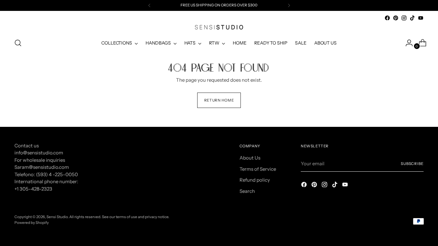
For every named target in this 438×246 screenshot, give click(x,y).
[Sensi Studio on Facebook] (387, 18)
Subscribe (412, 163)
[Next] (289, 5)
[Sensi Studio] (219, 27)
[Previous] (149, 5)
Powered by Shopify (31, 222)
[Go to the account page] (406, 43)
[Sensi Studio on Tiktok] (412, 18)
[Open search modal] (18, 43)
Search (247, 191)
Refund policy (255, 180)
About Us (250, 158)
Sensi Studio (57, 217)
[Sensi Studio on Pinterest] (396, 18)
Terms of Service (258, 169)
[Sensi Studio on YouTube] (421, 18)
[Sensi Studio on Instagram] (404, 18)
